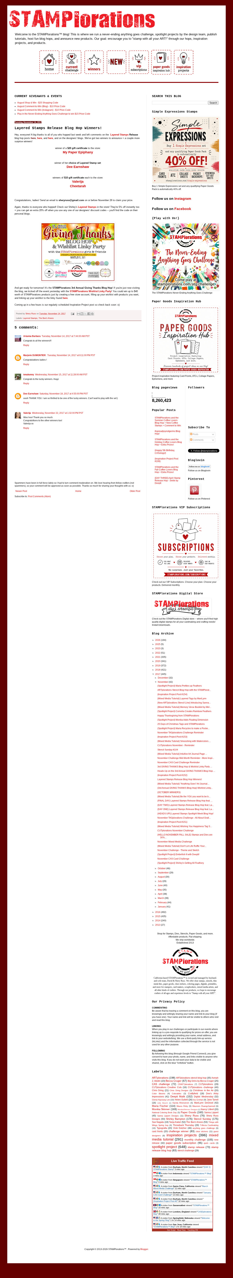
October (162, 868)
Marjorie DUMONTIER (34, 355)
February (162, 902)
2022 (158, 653)
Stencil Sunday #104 (167, 749)
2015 (158, 916)
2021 (158, 657)
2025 (158, 644)
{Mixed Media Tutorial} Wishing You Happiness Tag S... (184, 826)
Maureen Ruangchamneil (203, 1106)
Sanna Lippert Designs (168, 1116)
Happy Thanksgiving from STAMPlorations (178, 715)
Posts (195, 434)
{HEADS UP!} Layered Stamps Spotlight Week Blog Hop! (185, 813)
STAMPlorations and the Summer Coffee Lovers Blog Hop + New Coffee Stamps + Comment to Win (168, 421)
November (163, 682)
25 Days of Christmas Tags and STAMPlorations (181, 724)
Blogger (144, 1249)
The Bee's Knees (46, 318)
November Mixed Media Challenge (174, 841)
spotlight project (164, 1147)
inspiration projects (182, 1135)
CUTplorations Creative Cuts (167, 1087)
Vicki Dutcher (180, 1128)
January (162, 906)
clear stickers (202, 1131)
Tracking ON (192, 1230)
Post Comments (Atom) (39, 496)
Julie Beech (162, 1103)
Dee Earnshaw (78, 167)
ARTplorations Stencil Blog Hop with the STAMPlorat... (184, 690)
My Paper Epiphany (78, 152)
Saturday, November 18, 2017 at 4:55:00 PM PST (64, 393)
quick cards (209, 1143)
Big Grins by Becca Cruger (201, 1081)
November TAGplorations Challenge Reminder (180, 732)
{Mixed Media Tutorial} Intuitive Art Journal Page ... (182, 754)
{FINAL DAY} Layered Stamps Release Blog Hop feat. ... (184, 800)
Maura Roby (182, 1106)
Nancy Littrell (207, 1109)
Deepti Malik (177, 1096)
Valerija (78, 181)
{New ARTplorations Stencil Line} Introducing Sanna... (184, 702)
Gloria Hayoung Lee (161, 1100)
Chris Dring (158, 1090)
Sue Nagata (158, 1122)
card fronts (157, 1131)
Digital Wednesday (203, 1096)
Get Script (171, 1230)
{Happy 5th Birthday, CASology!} (165, 451)
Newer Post (21, 491)
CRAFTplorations (185, 1084)
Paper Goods (188, 1112)
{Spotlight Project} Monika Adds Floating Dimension (182, 720)
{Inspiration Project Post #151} (172, 822)
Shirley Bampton (175, 1118)
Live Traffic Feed (182, 1161)
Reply (26, 345)
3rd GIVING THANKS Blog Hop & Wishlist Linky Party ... (184, 766)
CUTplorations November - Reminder (175, 745)
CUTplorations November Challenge (175, 830)
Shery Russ (192, 1115)
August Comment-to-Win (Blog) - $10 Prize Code (41, 106)
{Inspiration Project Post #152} (172, 775)
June (160, 885)
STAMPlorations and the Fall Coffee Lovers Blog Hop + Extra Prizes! (167, 470)
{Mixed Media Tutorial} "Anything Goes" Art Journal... (183, 783)
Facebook (182, 209)
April (160, 894)
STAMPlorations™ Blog (200, 1173)
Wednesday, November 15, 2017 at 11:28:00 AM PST (61, 374)
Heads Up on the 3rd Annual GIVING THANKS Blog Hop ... (186, 771)
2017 (158, 674)
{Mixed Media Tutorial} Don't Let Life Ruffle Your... (181, 846)
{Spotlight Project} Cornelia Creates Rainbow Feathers (184, 711)
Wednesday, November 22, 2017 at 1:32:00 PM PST (57, 413)
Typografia (162, 1128)
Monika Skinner (161, 1109)
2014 (158, 920)
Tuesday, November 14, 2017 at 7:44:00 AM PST (66, 336)
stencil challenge (185, 1150)
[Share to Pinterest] (92, 314)
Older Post (135, 491)
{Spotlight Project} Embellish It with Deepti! (178, 854)
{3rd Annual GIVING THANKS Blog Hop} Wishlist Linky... (184, 788)
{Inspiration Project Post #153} (172, 737)
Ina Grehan (198, 1100)
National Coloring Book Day (164, 1112)
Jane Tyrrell (212, 1099)
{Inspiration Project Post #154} (172, 694)
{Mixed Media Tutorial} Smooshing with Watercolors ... (184, 741)
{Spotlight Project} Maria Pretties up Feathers (179, 686)
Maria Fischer (160, 1105)
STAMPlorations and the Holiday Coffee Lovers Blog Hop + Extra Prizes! (168, 442)
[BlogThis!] (82, 314)
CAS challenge (161, 1084)
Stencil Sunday (202, 1118)
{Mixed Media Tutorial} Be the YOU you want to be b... (183, 796)
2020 (158, 661)
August (161, 877)
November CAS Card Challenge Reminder (178, 762)
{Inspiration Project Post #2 (165, 1201)
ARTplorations (160, 1077)
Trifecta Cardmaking (209, 1125)
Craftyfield (193, 1093)
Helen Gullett (181, 1099)
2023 (158, 648)
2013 (158, 925)
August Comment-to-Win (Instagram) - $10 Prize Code (44, 110)
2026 (158, 640)
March (161, 898)
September (163, 872)
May (160, 889)
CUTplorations (206, 1084)
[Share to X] (85, 314)
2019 (158, 665)
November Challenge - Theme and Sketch (178, 850)
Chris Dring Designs (179, 1090)
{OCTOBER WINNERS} (169, 792)
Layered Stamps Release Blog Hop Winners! (179, 779)
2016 (158, 912)
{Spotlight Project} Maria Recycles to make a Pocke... (183, 728)
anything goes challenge (204, 1128)
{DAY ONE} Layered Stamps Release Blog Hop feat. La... (185, 809)
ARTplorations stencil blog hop (191, 1078)
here (33, 138)
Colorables (176, 1093)
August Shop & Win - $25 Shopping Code (37, 102)
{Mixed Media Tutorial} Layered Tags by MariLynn (181, 698)
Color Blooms (158, 1093)
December (163, 678)
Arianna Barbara (32, 336)
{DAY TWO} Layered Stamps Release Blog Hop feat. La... (185, 805)
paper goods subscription (181, 1142)
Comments (198, 440)
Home (78, 491)
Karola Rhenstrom (181, 1103)
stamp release (196, 1147)
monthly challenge (195, 1139)
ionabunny (28, 374)
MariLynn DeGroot (203, 1103)
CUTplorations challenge (200, 1087)
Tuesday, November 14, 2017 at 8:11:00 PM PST (71, 355)
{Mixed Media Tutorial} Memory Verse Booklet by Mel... (184, 707)
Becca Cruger (173, 1080)
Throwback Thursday (183, 1125)
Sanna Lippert (211, 1112)
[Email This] (78, 314)
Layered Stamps (119, 134)
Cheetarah (78, 186)
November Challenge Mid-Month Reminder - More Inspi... (185, 758)
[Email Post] (72, 313)
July (160, 881)
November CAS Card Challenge (173, 859)
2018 (158, 670)
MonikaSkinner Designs (187, 1109)
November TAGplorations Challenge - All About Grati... (184, 818)
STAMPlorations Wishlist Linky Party (90, 291)
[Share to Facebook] (89, 314)
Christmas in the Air (203, 1090)
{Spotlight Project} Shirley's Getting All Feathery (180, 863)
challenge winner (179, 1131)
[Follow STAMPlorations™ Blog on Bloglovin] (199, 467)
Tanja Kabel (175, 1122)
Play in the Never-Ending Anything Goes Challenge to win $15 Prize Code (53, 114)
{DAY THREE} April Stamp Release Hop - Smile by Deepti (167, 481)
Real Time (181, 1230)
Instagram (182, 198)
